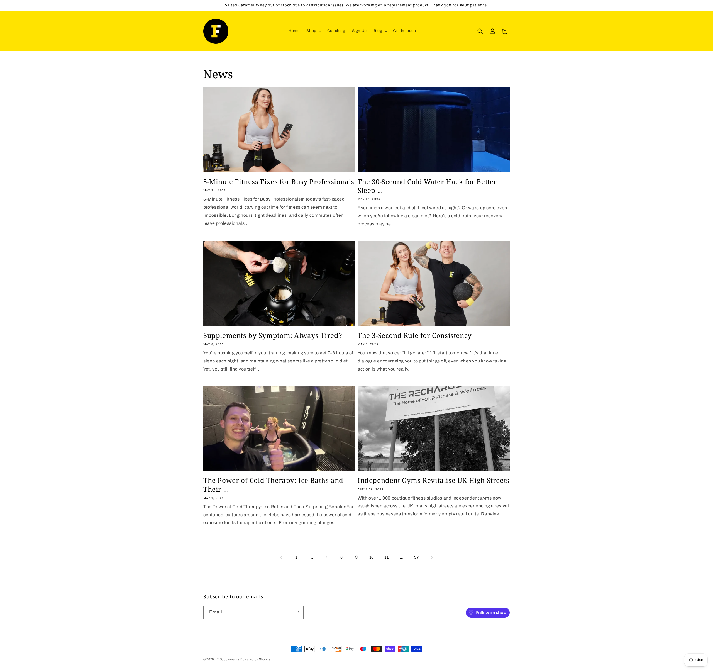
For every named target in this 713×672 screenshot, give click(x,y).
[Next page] (432, 557)
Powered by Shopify (255, 659)
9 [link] (356, 557)
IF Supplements (228, 659)
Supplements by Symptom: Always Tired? (272, 335)
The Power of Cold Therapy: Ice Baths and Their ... (273, 484)
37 (416, 557)
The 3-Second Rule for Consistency (415, 335)
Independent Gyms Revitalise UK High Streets (433, 480)
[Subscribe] (297, 612)
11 (386, 557)
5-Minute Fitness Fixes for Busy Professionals (278, 181)
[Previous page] (281, 557)
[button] (313, 31)
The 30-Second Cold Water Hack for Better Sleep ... (427, 185)
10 (371, 557)
